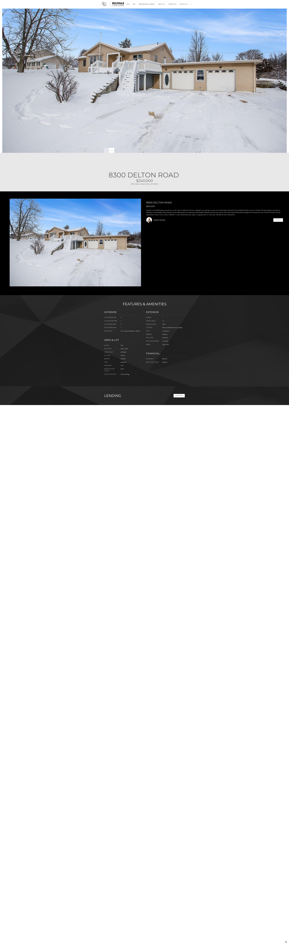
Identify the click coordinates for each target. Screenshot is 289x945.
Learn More (179, 395)
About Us (161, 4)
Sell (134, 4)
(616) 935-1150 (184, 4)
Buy (128, 4)
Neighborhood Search (147, 4)
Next (111, 150)
